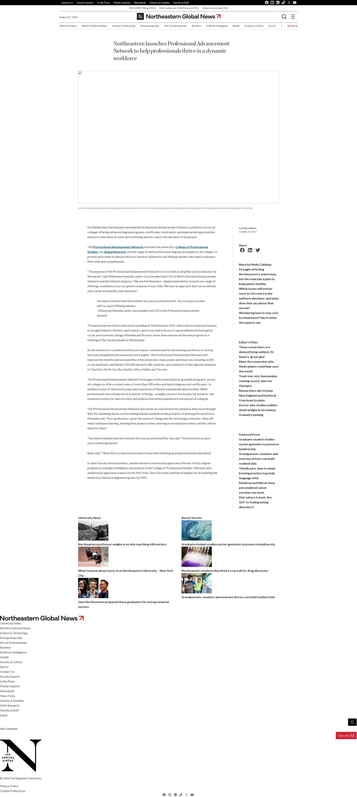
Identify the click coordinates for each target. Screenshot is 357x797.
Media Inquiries (122, 2)
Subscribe (344, 735)
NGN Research (9, 705)
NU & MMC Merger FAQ (142, 8)
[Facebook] (242, 249)
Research (293, 25)
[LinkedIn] (249, 249)
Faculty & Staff (181, 2)
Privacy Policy (9, 786)
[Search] (352, 722)
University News (68, 25)
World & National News (94, 25)
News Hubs (7, 695)
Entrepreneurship (149, 25)
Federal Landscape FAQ (215, 8)
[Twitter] (257, 249)
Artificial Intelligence (217, 25)
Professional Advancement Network (118, 247)
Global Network (115, 252)
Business (196, 25)
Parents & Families (160, 2)
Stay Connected (8, 728)
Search (3, 715)
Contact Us (67, 2)
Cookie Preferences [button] (12, 791)
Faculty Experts (85, 2)
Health (236, 25)
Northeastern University (25, 778)
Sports (272, 25)
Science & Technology (124, 25)
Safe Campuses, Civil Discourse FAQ (178, 8)
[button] (284, 16)
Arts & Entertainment (175, 25)
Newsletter (140, 2)
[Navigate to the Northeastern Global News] (179, 16)
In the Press (103, 2)
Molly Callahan (249, 228)
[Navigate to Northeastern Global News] (178, 618)
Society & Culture (254, 25)
